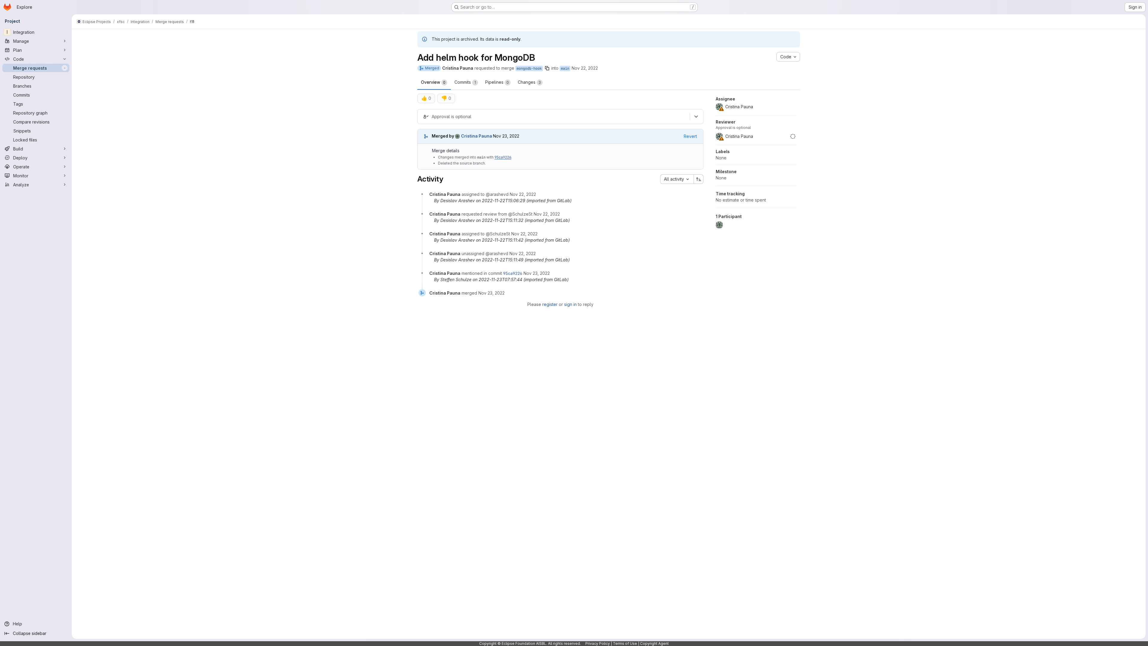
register (550, 304)
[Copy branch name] (547, 68)
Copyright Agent (654, 643)
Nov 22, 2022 (585, 68)
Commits (465, 82)
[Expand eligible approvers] (696, 116)
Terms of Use (625, 643)
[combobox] (677, 179)
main (565, 68)
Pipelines (497, 82)
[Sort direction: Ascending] (698, 179)
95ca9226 (502, 157)
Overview (433, 82)
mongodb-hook (529, 68)
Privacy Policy (597, 643)
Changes (529, 82)
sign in (570, 304)
